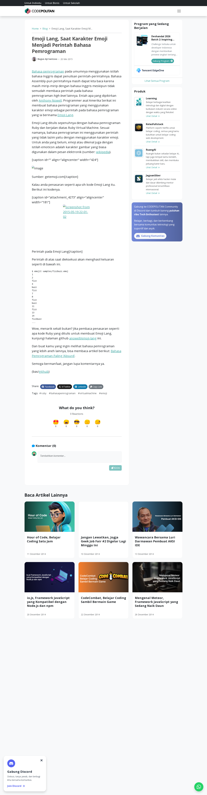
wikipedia (103, 152)
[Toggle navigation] (179, 11)
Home (35, 28)
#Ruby (42, 393)
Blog (45, 28)
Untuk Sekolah (71, 3)
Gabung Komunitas (152, 236)
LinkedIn (81, 386)
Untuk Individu (32, 3)
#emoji (103, 393)
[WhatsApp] (198, 786)
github (44, 371)
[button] (179, 11)
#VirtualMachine (87, 393)
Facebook (49, 386)
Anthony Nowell (50, 100)
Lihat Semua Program (157, 80)
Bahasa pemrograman (48, 71)
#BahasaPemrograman (62, 393)
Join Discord (14, 786)
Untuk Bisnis (52, 3)
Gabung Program (161, 60)
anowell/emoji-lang (83, 338)
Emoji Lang (65, 115)
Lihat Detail (152, 116)
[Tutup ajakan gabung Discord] (41, 760)
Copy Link (97, 386)
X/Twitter (66, 386)
